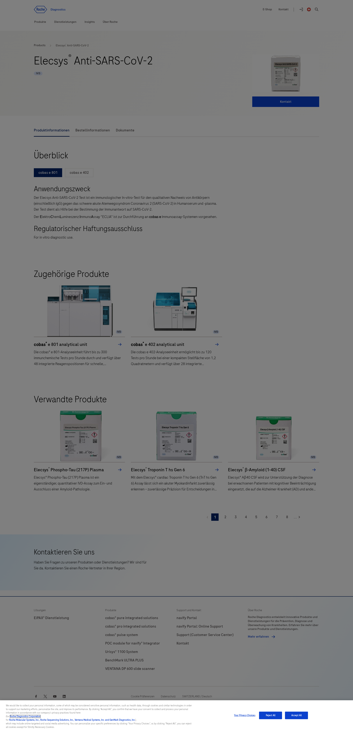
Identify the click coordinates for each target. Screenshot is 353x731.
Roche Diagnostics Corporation (25, 716)
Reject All (270, 715)
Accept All (296, 715)
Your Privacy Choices (244, 715)
